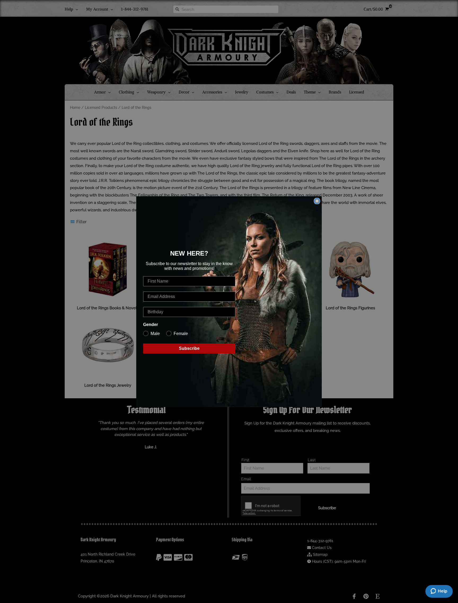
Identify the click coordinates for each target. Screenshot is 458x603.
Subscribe (189, 348)
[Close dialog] (317, 201)
